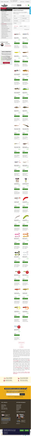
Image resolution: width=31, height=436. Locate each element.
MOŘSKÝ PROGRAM (4, 37)
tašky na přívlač (15, 373)
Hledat (19, 5)
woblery (29, 372)
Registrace (28, 1)
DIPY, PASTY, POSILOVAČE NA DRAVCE (6, 31)
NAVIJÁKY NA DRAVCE (4, 11)
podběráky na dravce (16, 372)
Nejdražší (25, 26)
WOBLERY (3, 22)
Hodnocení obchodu (18, 404)
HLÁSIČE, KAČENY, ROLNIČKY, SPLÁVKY (6, 19)
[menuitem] (3, 8)
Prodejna (2, 1)
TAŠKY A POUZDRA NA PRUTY (5, 14)
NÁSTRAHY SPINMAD (4, 25)
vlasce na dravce (25, 372)
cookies (14, 430)
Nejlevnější (21, 26)
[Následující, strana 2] (21, 345)
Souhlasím (26, 430)
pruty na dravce (21, 372)
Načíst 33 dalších (21, 342)
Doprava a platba (6, 1)
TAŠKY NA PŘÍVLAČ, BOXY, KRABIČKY (6, 20)
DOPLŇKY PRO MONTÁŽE (4, 17)
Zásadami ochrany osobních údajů (18, 396)
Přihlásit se (22, 394)
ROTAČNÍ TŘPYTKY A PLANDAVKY (5, 28)
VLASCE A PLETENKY (4, 16)
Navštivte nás (18, 423)
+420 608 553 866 (7, 43)
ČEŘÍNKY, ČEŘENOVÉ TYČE (5, 34)
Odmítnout (21, 430)
